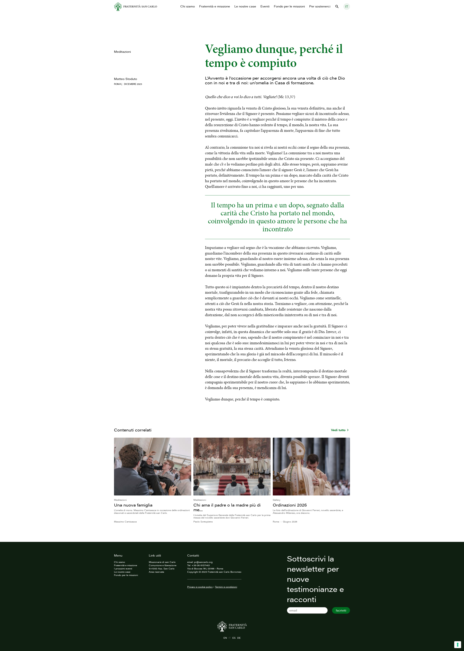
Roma (117, 83)
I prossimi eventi (123, 568)
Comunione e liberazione (162, 565)
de (239, 637)
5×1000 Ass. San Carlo (162, 568)
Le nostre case (245, 6)
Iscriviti (341, 610)
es (233, 637)
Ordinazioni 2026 (290, 505)
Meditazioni (122, 52)
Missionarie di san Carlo (162, 562)
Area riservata (156, 571)
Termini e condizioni (226, 586)
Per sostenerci (319, 6)
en (225, 637)
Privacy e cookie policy (200, 586)
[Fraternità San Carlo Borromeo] (135, 6)
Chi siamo (187, 6)
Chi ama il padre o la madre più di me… (227, 507)
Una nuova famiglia (133, 505)
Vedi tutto (338, 430)
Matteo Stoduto (125, 79)
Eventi (265, 6)
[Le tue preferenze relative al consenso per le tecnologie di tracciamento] (457, 644)
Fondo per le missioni (289, 6)
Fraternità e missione (214, 6)
